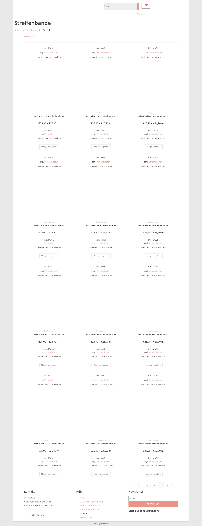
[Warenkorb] (146, 6)
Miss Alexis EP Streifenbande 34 (49, 116)
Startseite (19, 30)
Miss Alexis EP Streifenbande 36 (153, 116)
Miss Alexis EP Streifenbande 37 (49, 225)
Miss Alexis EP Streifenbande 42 (153, 334)
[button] (175, 38)
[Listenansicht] (32, 38)
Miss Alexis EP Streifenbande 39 (153, 225)
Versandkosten (51, 52)
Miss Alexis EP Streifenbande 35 (101, 116)
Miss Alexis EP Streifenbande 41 (101, 334)
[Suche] (138, 6)
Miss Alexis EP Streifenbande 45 (153, 443)
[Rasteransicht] (26, 38)
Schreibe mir (37, 515)
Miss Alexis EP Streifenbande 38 (101, 225)
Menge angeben (48, 146)
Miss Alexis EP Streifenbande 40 (49, 334)
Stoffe (140, 14)
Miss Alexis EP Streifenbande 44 (101, 443)
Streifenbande (33, 30)
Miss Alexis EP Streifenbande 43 (49, 443)
